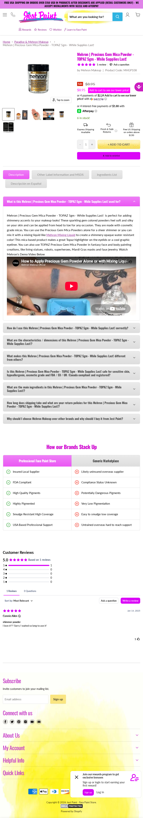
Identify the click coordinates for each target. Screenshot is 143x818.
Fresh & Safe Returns (109, 131)
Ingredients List (107, 174)
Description (16, 174)
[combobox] (90, 16)
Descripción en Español (26, 183)
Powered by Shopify (71, 811)
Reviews (42, 29)
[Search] (117, 16)
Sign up (58, 699)
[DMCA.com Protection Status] (71, 807)
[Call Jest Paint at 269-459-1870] (13, 15)
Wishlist (57, 29)
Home (6, 41)
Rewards (26, 29)
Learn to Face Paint (77, 29)
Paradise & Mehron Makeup (31, 41)
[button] (108, 97)
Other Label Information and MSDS (60, 174)
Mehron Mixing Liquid (60, 235)
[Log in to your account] (127, 14)
